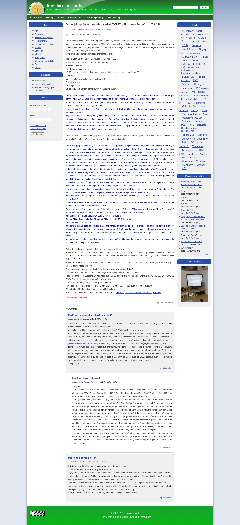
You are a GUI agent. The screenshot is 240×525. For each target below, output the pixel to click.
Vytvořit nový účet (38, 125)
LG (188, 102)
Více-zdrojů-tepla (190, 157)
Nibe (204, 110)
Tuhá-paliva (188, 150)
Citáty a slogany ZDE (44, 60)
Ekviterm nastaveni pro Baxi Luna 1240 (90, 315)
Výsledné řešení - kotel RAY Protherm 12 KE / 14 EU (193, 183)
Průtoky (199, 121)
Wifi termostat (187, 247)
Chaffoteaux (189, 49)
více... (207, 254)
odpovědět (167, 368)
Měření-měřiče (190, 106)
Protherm (186, 121)
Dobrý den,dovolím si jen (82, 457)
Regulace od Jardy (64, 5)
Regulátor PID (41, 40)
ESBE (201, 76)
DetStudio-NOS (199, 63)
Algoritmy (185, 34)
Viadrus (203, 154)
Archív (37, 67)
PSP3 (191, 124)
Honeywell (200, 84)
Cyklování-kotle (189, 56)
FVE (195, 80)
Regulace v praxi (75, 17)
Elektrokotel (188, 76)
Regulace (39, 34)
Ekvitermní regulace (85, 34)
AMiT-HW (202, 34)
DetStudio (185, 63)
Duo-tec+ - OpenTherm (191, 235)
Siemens (202, 134)
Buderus (196, 45)
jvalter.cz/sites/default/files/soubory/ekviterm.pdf (88, 343)
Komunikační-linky (190, 99)
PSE (183, 124)
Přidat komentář (166, 302)
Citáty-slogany (193, 53)
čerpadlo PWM (187, 210)
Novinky (49, 17)
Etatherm (39, 50)
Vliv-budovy (187, 164)
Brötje (185, 45)
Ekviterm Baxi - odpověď (86, 378)
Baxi (73, 34)
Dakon (184, 60)
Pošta (97, 34)
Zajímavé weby (113, 17)
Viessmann (187, 161)
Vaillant (192, 154)
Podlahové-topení (190, 114)
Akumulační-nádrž (192, 31)
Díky (183, 190)
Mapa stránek (41, 80)
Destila (195, 60)
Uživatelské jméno (39, 105)
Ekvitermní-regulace (190, 72)
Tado (184, 142)
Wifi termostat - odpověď (191, 241)
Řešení (184, 197)
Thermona (197, 146)
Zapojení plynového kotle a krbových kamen (193, 227)
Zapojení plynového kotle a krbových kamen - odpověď (193, 218)
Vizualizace (40, 54)
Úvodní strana (35, 17)
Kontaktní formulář (43, 84)
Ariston (202, 37)
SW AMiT (185, 203)
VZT (184, 168)
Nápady (38, 47)
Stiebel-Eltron (201, 138)
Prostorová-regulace (192, 117)
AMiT (37, 30)
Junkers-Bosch (200, 95)
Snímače (186, 138)
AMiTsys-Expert (188, 37)
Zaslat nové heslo (38, 128)
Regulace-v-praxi (189, 127)
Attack (195, 41)
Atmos (185, 41)
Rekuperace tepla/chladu (46, 44)
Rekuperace (187, 134)
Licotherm (199, 102)
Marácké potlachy (95, 17)
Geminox (186, 84)
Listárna (60, 17)
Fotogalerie (40, 57)
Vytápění (201, 164)
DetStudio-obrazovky (190, 66)
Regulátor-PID (188, 131)
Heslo (33, 115)
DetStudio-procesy (189, 69)
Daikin (204, 56)
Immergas (187, 88)
